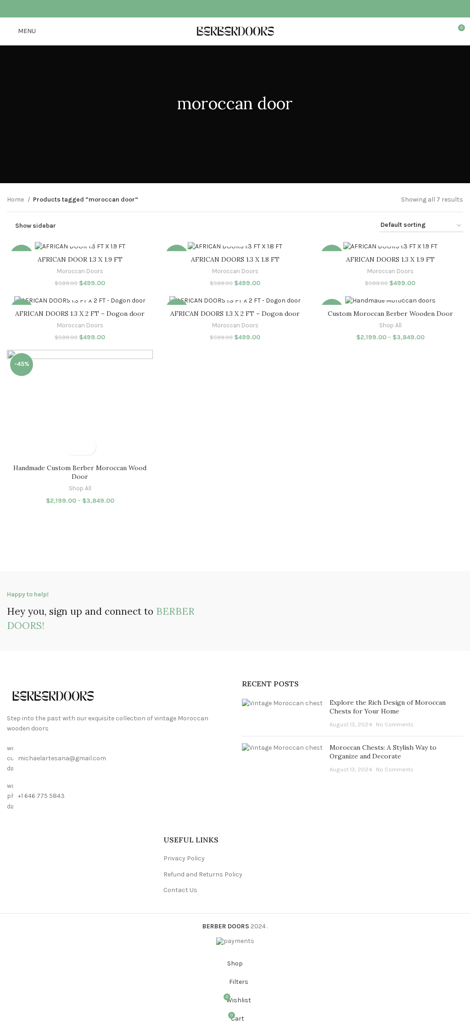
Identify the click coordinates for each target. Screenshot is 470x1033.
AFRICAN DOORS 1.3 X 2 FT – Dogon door (80, 313)
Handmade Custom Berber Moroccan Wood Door (79, 472)
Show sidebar (35, 225)
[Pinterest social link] (235, 9)
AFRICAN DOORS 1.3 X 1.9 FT (390, 259)
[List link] (117, 796)
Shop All (390, 325)
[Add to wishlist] (88, 447)
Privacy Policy (184, 858)
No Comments (395, 724)
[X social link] (223, 9)
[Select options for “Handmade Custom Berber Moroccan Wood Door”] (72, 447)
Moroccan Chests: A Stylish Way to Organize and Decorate (383, 752)
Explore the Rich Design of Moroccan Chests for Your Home (388, 707)
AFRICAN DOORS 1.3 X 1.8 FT (235, 259)
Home (16, 199)
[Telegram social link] (259, 9)
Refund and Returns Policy (202, 874)
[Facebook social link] (211, 9)
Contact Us (180, 890)
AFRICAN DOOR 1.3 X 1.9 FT (80, 259)
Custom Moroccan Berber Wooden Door (390, 313)
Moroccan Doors (80, 271)
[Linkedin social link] (247, 9)
